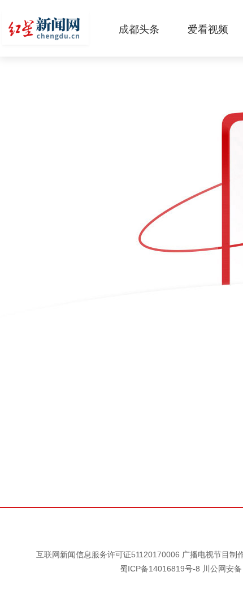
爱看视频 (208, 29)
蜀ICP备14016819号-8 (160, 568)
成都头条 (139, 29)
